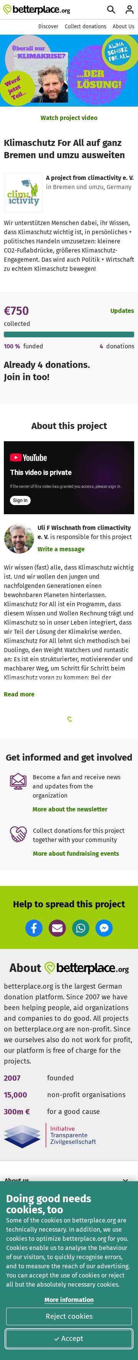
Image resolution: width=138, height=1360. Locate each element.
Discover (48, 26)
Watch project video (69, 117)
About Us (123, 26)
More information (69, 1299)
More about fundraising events (76, 853)
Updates (122, 310)
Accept (72, 1338)
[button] (34, 928)
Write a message (61, 549)
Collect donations (85, 26)
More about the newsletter (70, 809)
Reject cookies (69, 1316)
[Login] (129, 9)
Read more (19, 694)
